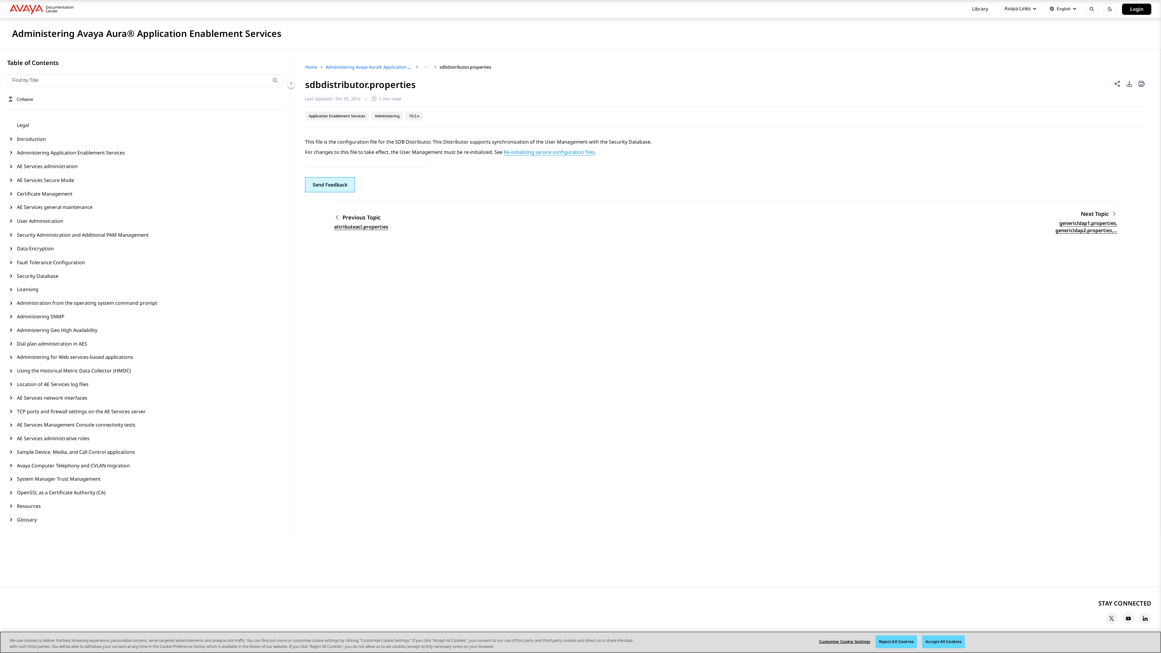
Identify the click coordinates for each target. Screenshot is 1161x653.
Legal (23, 125)
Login (1136, 9)
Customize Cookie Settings (844, 641)
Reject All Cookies (896, 641)
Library (980, 8)
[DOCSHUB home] (43, 9)
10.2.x (414, 116)
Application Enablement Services (337, 116)
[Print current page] (1141, 84)
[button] (330, 184)
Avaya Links (1017, 8)
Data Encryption (35, 248)
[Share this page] (1117, 83)
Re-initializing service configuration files (549, 152)
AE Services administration (47, 166)
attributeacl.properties (361, 226)
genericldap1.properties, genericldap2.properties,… (1086, 227)
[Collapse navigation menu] (291, 83)
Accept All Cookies (943, 641)
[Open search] (1092, 9)
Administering (387, 116)
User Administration (40, 221)
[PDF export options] (1129, 83)
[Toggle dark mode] (1110, 9)
